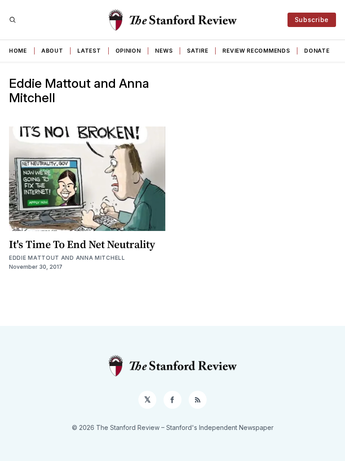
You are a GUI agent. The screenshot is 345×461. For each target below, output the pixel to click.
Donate (316, 50)
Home (18, 50)
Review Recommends (256, 50)
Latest (89, 50)
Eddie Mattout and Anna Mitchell (67, 257)
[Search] (12, 19)
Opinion (128, 50)
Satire (197, 50)
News (163, 50)
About (52, 50)
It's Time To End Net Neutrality (82, 244)
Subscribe (312, 19)
